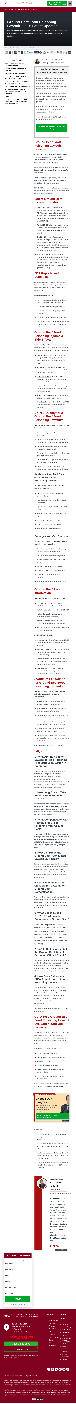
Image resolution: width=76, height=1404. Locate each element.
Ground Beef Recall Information (17, 86)
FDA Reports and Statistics (15, 74)
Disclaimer (65, 1324)
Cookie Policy (66, 1330)
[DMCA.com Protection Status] (38, 1400)
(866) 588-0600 (22, 1344)
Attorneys (52, 1323)
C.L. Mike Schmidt (58, 60)
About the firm (53, 1320)
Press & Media (54, 1337)
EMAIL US (22, 1349)
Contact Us (34, 9)
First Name (9, 1263)
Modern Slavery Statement (65, 1349)
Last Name (9, 1269)
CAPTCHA (9, 1293)
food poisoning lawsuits (52, 1008)
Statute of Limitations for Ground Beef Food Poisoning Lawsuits (15, 91)
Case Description (11, 1287)
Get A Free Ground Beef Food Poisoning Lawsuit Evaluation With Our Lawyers (16, 101)
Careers (51, 1340)
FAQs (7, 96)
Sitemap (64, 1359)
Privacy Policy (66, 1327)
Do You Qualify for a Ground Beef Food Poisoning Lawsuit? (17, 82)
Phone (8, 1281)
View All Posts (61, 1250)
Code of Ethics (66, 1338)
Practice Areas (9, 9)
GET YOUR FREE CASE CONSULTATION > (47, 1116)
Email (7, 1275)
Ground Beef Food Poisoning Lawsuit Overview (15, 65)
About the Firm (22, 9)
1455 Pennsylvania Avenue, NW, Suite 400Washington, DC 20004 (21, 1329)
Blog (50, 1331)
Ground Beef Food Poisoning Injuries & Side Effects (15, 77)
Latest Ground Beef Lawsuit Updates (15, 70)
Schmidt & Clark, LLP (49, 117)
